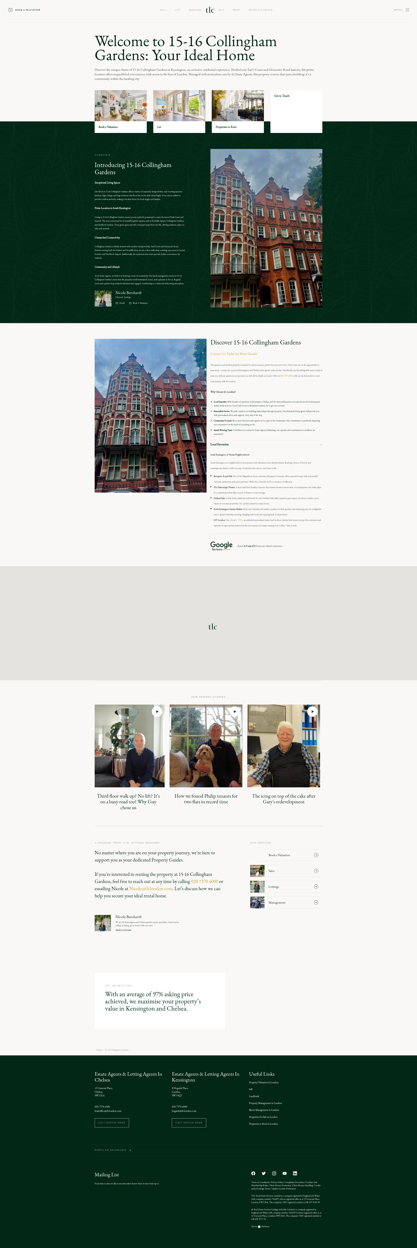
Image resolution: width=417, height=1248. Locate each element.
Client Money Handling (302, 1185)
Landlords (254, 1096)
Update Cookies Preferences (283, 1188)
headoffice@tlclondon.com (108, 1111)
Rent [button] (237, 10)
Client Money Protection (280, 1185)
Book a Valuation (140, 303)
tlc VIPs (239, 520)
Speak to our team (123, 929)
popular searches (110, 1150)
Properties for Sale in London (263, 1117)
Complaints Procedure (294, 1182)
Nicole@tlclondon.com (150, 888)
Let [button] (178, 10)
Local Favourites (219, 444)
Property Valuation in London (264, 1082)
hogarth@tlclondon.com (184, 1111)
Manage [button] (195, 10)
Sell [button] (163, 10)
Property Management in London (265, 1103)
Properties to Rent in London (263, 1123)
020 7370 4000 (286, 375)
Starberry (265, 1226)
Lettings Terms (263, 1188)
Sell (250, 1089)
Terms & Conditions (260, 1182)
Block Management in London (264, 1110)
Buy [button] (222, 10)
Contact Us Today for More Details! (233, 353)
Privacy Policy (276, 1182)
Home (99, 1050)
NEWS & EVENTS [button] (261, 10)
